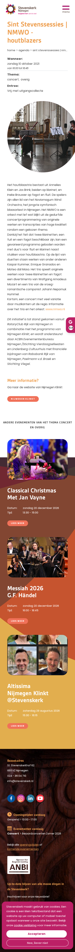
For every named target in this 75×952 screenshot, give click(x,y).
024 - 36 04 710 (16, 776)
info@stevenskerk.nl (20, 781)
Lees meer (17, 523)
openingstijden (29, 845)
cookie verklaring (25, 925)
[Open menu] (65, 9)
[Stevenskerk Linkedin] (30, 798)
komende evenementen (23, 849)
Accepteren (36, 934)
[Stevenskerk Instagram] (21, 798)
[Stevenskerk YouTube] (40, 798)
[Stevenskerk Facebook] (11, 798)
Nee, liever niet (37, 943)
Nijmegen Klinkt (23, 398)
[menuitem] (11, 50)
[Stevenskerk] (20, 9)
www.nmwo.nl (55, 309)
